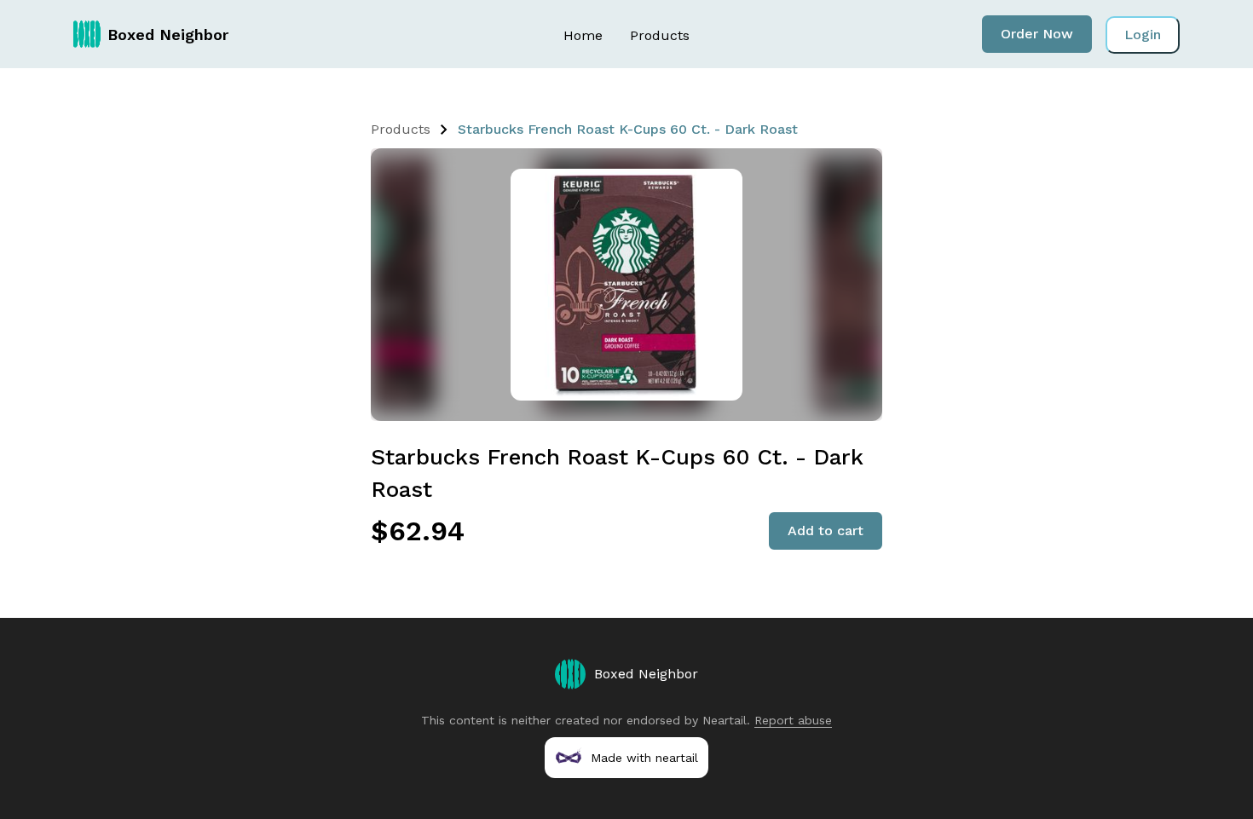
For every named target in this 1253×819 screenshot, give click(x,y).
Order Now (1037, 34)
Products (660, 35)
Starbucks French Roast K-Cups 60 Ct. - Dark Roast (628, 129)
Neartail (724, 720)
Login (1142, 34)
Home (583, 35)
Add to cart (825, 530)
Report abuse (793, 720)
